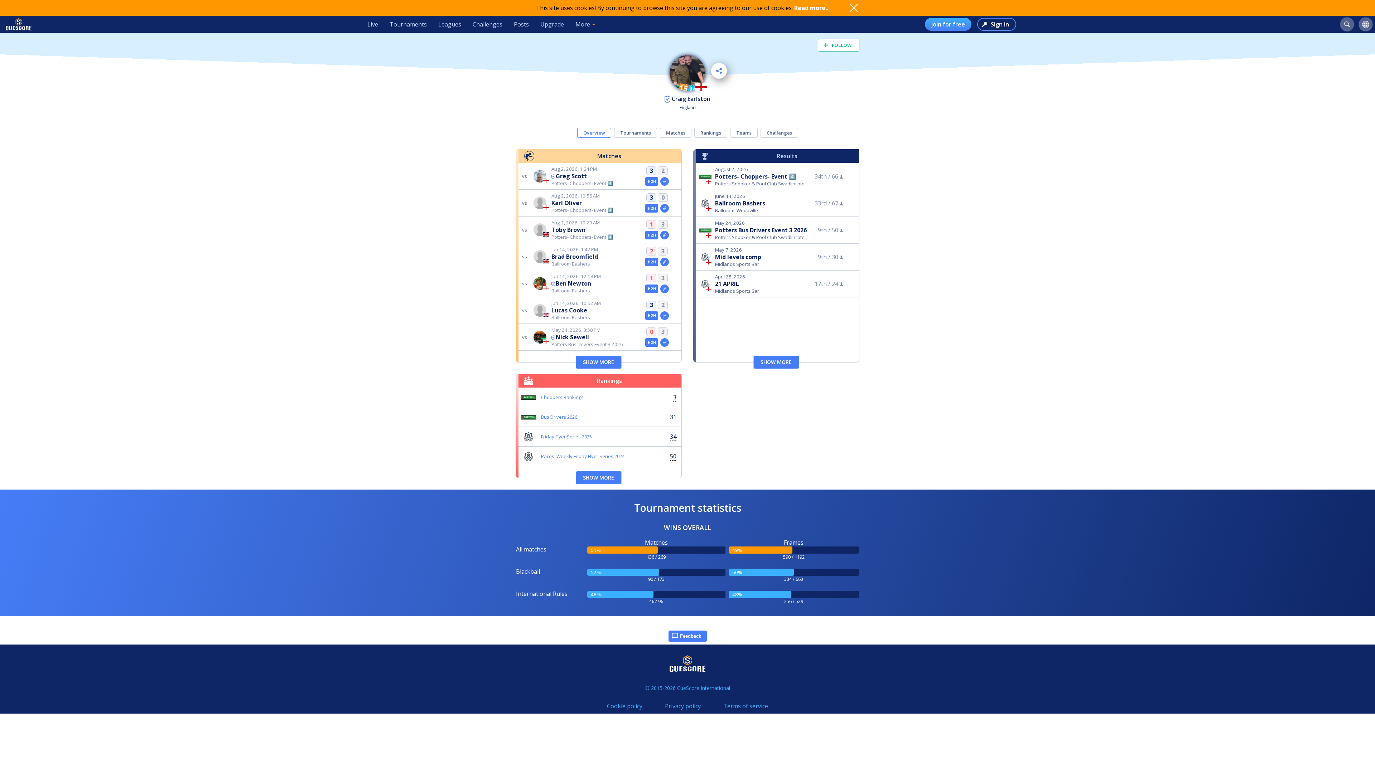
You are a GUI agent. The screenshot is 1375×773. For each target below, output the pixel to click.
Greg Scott (571, 176)
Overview (594, 133)
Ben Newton (573, 283)
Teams (744, 133)
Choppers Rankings (562, 397)
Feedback (690, 636)
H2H (652, 181)
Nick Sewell (572, 337)
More (582, 24)
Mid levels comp (738, 257)
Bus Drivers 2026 (559, 417)
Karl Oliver (566, 203)
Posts (521, 24)
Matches (675, 133)
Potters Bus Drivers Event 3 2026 (761, 230)
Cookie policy (624, 706)
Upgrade (552, 24)
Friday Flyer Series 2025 (566, 436)
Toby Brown (568, 230)
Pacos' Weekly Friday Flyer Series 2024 (582, 456)
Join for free (948, 24)
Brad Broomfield (574, 257)
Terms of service (745, 706)
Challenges (487, 24)
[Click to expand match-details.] (664, 181)
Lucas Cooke (569, 310)
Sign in (1000, 24)
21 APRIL (727, 284)
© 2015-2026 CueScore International (687, 688)
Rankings (710, 133)
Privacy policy (683, 706)
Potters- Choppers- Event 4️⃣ (755, 176)
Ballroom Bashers (740, 203)
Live (372, 24)
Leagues (449, 24)
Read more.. (811, 8)
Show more (598, 362)
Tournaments (408, 24)
